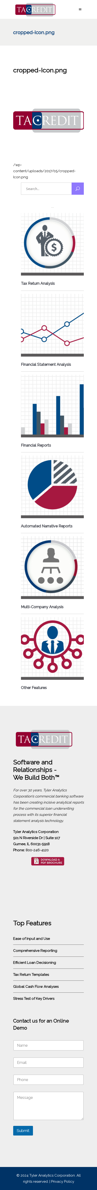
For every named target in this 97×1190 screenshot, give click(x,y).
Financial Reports (36, 445)
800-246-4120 (37, 850)
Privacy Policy (62, 1181)
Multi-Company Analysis (42, 607)
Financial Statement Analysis (46, 364)
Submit (23, 1130)
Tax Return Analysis (38, 283)
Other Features (34, 687)
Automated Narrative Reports (47, 526)
